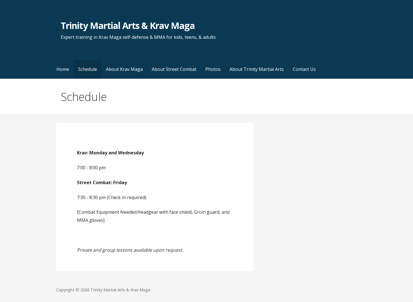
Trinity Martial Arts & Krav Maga (127, 25)
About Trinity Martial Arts (257, 69)
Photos (213, 69)
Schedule (87, 69)
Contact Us (304, 69)
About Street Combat (174, 69)
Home (62, 69)
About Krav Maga (124, 69)
